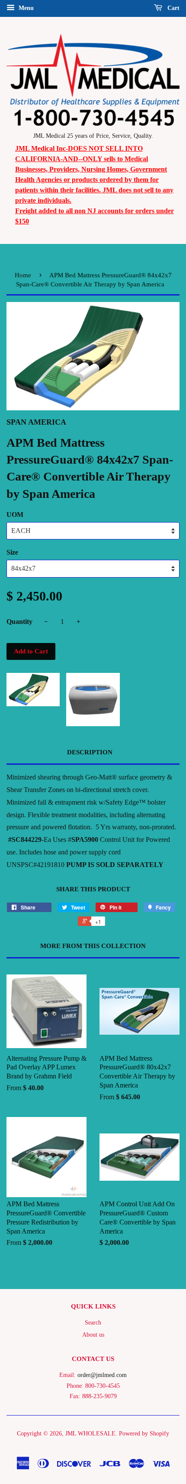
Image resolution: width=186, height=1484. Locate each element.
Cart (173, 8)
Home (23, 275)
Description (89, 752)
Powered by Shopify (144, 1433)
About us (93, 1334)
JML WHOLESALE (90, 1433)
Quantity (19, 621)
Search (93, 1322)
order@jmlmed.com (102, 1375)
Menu (25, 8)
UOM (14, 514)
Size (12, 552)
